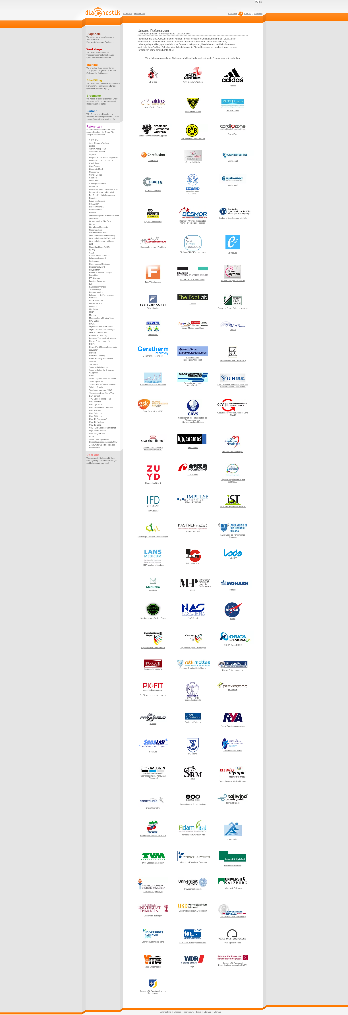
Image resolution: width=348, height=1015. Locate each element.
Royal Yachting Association (101, 358)
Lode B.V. (93, 306)
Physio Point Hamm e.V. (99, 341)
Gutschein (232, 14)
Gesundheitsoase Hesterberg (102, 235)
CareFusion (94, 166)
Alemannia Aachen (97, 152)
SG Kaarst (93, 364)
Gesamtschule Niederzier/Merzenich (98, 231)
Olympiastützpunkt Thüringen (102, 329)
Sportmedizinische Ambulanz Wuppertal (101, 371)
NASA (91, 324)
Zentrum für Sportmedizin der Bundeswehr (102, 446)
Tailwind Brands (96, 387)
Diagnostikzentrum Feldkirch (101, 192)
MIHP (91, 312)
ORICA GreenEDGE (98, 332)
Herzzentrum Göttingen (99, 264)
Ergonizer (93, 198)
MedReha (93, 309)
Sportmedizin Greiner (98, 367)
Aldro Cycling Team (97, 149)
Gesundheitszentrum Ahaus (101, 241)
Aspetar (92, 154)
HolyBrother (94, 270)
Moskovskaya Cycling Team (101, 318)
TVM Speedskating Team (100, 399)
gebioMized (94, 218)
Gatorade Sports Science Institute (104, 215)
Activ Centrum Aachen (99, 143)
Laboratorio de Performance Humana (101, 296)
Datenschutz (165, 1012)
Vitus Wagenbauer (97, 433)
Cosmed (93, 178)
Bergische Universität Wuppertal (103, 157)
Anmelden (258, 14)
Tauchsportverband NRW (100, 390)
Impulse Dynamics (97, 281)
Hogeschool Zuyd (97, 267)
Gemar (92, 224)
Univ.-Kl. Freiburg (96, 422)
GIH (91, 244)
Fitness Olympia (96, 207)
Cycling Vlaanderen (97, 183)
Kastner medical (96, 292)
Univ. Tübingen (95, 416)
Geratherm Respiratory (99, 227)
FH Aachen (94, 204)
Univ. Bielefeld (95, 402)
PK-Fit (92, 344)
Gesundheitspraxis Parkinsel (102, 238)
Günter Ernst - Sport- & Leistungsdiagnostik (99, 257)
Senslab (92, 361)
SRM (91, 376)
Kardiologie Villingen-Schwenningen (98, 288)
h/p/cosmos (94, 261)
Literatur (207, 1012)
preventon (93, 350)
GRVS (92, 250)
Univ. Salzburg (95, 413)
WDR (91, 436)
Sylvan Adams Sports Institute (102, 384)
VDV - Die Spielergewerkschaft (102, 428)
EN (260, 2)
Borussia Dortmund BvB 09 (101, 160)
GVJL (91, 253)
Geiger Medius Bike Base (100, 221)
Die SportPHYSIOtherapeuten (102, 195)
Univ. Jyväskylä (96, 404)
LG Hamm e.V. (95, 303)
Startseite (127, 14)
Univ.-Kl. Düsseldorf (98, 419)
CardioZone (94, 163)
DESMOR (93, 186)
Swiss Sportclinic (96, 381)
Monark (92, 315)
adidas (92, 146)
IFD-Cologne (94, 278)
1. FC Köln (93, 140)
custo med (93, 181)
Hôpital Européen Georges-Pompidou (101, 274)
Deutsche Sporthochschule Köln (103, 189)
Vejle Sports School (97, 431)
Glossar (177, 1012)
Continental (94, 172)
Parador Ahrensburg (98, 335)
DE (256, 2)
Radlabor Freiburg (97, 356)
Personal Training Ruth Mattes (102, 338)
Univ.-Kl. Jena (95, 425)
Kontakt (247, 14)
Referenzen (139, 14)
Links (198, 1012)
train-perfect (94, 396)
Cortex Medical (95, 175)
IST (90, 284)
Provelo (92, 353)
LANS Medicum (96, 300)
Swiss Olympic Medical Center (102, 378)
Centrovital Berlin (96, 169)
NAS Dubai (94, 321)
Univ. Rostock (95, 410)
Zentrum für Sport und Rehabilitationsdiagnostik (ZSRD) (103, 440)
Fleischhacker (95, 210)
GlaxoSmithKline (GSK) (99, 247)
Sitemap (217, 1012)
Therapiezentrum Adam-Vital (101, 393)
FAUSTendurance (97, 201)
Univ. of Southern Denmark (101, 407)
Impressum (189, 1012)
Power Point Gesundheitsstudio (103, 347)
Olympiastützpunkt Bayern (101, 327)
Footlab (92, 212)
